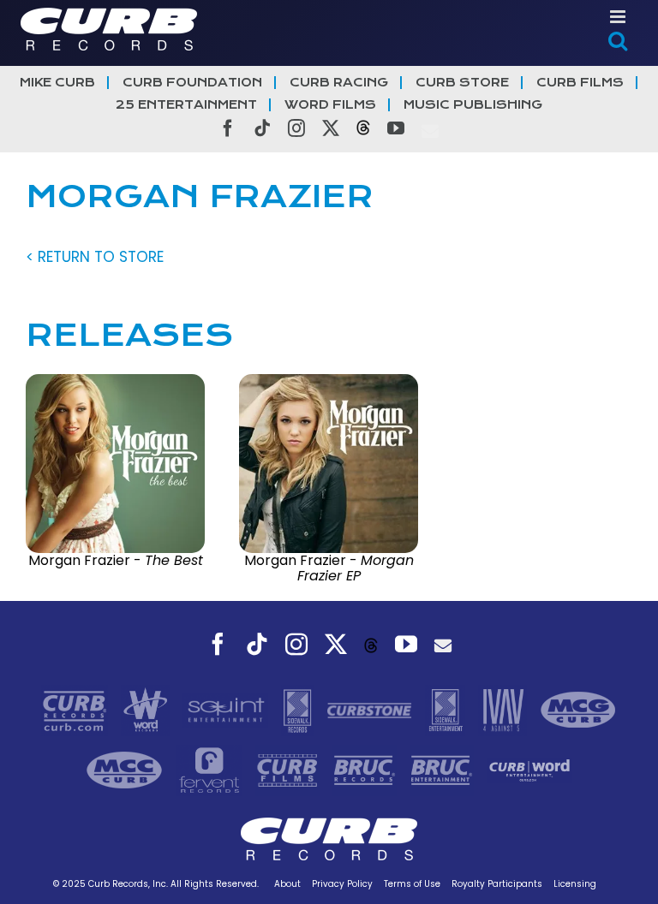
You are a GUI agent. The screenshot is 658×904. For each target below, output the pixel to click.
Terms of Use (412, 883)
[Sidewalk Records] (299, 709)
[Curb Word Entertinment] (529, 769)
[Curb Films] (289, 769)
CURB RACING (339, 82)
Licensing (574, 883)
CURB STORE (462, 82)
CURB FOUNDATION (192, 82)
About (287, 883)
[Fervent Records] (210, 769)
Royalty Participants (497, 883)
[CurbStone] (371, 709)
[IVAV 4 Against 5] (504, 709)
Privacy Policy (342, 883)
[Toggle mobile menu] (619, 17)
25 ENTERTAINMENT (186, 105)
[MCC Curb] (126, 769)
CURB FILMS (580, 82)
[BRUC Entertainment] (443, 769)
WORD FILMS (330, 105)
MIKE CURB (57, 82)
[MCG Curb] (578, 709)
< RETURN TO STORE (95, 257)
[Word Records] (147, 709)
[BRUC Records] (366, 769)
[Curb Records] (77, 709)
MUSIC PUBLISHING (473, 105)
